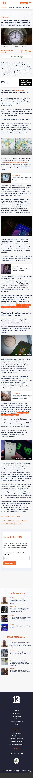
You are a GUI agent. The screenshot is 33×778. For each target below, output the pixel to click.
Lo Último (4, 7)
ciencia (18, 523)
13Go (16, 724)
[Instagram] (11, 754)
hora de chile (7, 523)
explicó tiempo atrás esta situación (16, 162)
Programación (16, 716)
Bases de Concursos (16, 721)
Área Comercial (16, 736)
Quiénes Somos (16, 733)
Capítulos (16, 719)
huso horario (22, 520)
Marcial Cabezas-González (7, 51)
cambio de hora (19, 90)
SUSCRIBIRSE (9, 563)
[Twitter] (14, 754)
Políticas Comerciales (16, 738)
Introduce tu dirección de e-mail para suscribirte (15, 553)
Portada (16, 711)
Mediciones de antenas (16, 741)
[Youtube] (22, 754)
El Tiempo (26, 7)
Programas (16, 713)
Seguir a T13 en (15, 56)
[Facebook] (18, 754)
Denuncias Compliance (16, 744)
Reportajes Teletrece (14, 7)
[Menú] (30, 3)
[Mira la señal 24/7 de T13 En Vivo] (24, 3)
